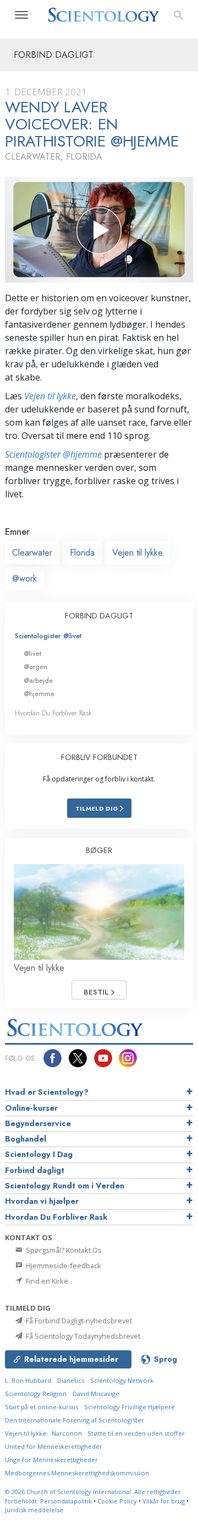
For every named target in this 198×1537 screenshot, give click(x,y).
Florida (82, 552)
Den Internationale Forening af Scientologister (74, 1420)
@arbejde (38, 680)
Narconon (68, 1433)
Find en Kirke (46, 1281)
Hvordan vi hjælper (42, 1201)
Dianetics (70, 1380)
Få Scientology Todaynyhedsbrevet (82, 1336)
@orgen (35, 666)
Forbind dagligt (34, 1170)
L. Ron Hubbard (28, 1380)
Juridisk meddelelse (34, 1510)
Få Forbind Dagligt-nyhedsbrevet (78, 1321)
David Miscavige (96, 1393)
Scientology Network (121, 1380)
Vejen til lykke (50, 396)
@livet (32, 653)
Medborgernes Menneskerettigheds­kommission (77, 1473)
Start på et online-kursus (41, 1407)
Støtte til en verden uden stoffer (136, 1433)
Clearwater (32, 552)
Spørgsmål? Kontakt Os (63, 1250)
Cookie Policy (117, 1501)
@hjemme (39, 693)
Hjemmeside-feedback (62, 1265)
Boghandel (25, 1138)
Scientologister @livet (48, 636)
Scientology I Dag (39, 1154)
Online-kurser (31, 1108)
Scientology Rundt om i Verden (64, 1185)
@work (24, 578)
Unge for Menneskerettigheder (51, 1459)
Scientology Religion (36, 1393)
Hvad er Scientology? (47, 1092)
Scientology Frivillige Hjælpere (129, 1407)
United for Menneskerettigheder (53, 1446)
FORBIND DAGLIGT (99, 615)
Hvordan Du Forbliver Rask (53, 713)
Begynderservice (38, 1123)
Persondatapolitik (66, 1501)
